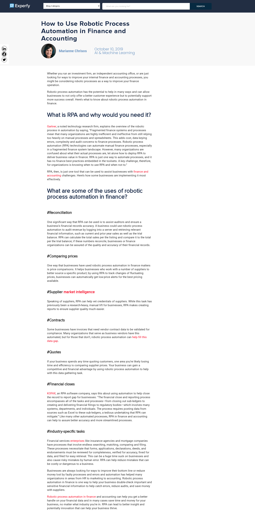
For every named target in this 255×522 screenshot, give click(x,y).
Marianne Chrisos (73, 51)
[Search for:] (146, 6)
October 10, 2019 (108, 49)
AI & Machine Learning (114, 53)
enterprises (77, 441)
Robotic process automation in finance (71, 496)
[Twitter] (4, 59)
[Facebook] (4, 54)
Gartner (51, 126)
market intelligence (79, 292)
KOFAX (51, 393)
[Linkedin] (4, 48)
